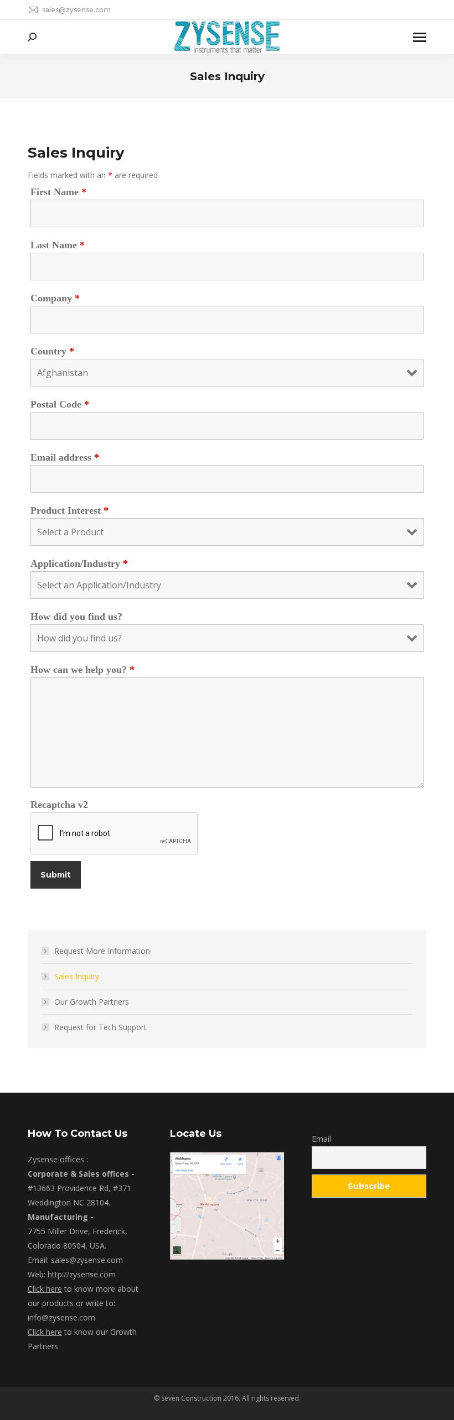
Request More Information (102, 951)
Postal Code (59, 404)
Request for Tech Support (100, 1027)
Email (321, 1139)
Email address (64, 457)
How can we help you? (82, 669)
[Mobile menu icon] (419, 37)
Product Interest (69, 510)
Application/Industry (79, 563)
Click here (45, 1288)
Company (55, 298)
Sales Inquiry (76, 976)
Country (52, 351)
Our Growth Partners (91, 1001)
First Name (58, 191)
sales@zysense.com (76, 10)
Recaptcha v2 (59, 804)
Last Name (57, 244)
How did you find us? (76, 616)
